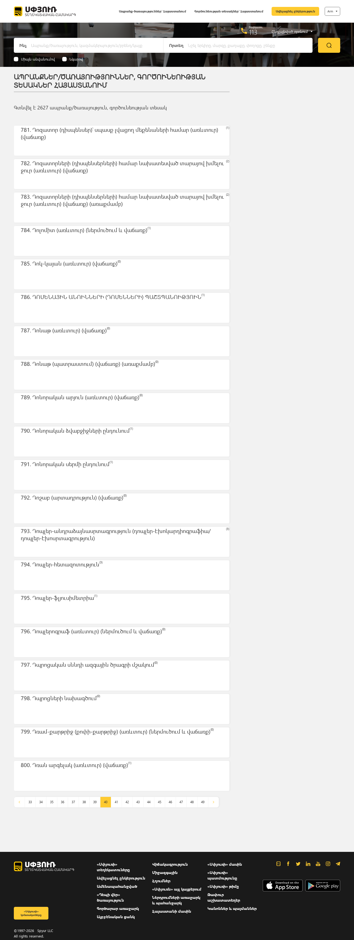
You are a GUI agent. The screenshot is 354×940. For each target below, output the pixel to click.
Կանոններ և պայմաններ (232, 908)
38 (84, 802)
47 (181, 802)
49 (202, 802)
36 (62, 802)
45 (159, 802)
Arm (330, 11)
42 (127, 802)
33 (30, 802)
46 (170, 802)
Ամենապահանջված (117, 886)
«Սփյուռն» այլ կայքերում (176, 889)
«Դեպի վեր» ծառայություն (110, 897)
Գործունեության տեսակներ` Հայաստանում (228, 11)
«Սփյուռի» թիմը (223, 886)
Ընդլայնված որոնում (290, 31)
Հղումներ (161, 880)
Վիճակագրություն (170, 864)
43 (138, 802)
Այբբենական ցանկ (116, 916)
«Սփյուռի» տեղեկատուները (113, 867)
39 (95, 802)
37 (73, 802)
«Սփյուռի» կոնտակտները (31, 913)
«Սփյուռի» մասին (224, 864)
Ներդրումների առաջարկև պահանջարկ (176, 900)
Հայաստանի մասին (171, 911)
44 (148, 802)
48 (192, 802)
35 (51, 802)
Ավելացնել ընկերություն (295, 11)
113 (253, 32)
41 (116, 802)
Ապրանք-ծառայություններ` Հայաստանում (152, 11)
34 (41, 802)
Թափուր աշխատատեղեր (223, 897)
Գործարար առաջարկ (118, 908)
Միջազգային (165, 872)
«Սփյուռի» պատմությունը (222, 875)
